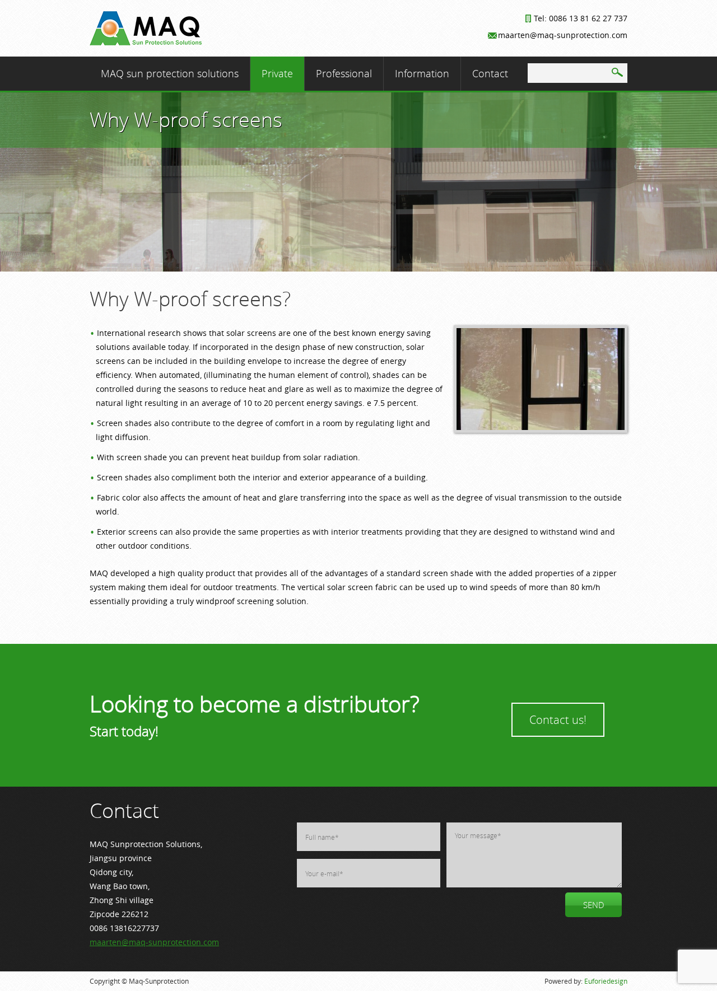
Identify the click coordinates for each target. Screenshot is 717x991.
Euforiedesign (605, 980)
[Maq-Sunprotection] (146, 42)
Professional (344, 73)
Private (277, 73)
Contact (490, 73)
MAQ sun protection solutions (170, 73)
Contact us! (557, 719)
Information (422, 73)
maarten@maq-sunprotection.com (154, 942)
